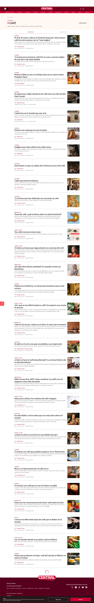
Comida (35, 12)
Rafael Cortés (20, 441)
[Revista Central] (47, 9)
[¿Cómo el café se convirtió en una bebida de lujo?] (73, 438)
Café (11, 17)
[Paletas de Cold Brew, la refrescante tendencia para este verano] (73, 289)
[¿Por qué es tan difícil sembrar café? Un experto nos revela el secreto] (73, 308)
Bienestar (19, 12)
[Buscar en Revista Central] (81, 9)
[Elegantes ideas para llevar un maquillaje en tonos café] (73, 576)
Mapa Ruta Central (9, 12)
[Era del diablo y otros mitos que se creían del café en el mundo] (73, 418)
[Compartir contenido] (2, 304)
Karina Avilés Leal (21, 405)
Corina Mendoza (20, 46)
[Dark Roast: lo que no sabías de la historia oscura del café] (73, 167)
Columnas (27, 12)
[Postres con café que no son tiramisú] (73, 133)
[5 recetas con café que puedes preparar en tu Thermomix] (73, 455)
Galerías (87, 12)
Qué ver (66, 12)
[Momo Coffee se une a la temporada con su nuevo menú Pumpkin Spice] (73, 78)
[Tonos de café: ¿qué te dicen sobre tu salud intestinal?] (73, 217)
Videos (79, 12)
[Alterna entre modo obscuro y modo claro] (6, 8)
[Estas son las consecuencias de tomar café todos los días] (73, 505)
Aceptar (81, 599)
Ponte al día (58, 12)
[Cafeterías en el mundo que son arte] (73, 116)
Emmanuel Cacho (21, 102)
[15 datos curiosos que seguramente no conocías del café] (73, 251)
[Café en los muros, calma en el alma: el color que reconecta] (73, 327)
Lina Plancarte (20, 168)
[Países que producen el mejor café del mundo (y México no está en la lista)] (73, 558)
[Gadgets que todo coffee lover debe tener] (73, 150)
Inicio (8, 17)
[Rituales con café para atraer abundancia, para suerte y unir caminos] (73, 593)
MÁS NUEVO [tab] (31, 32)
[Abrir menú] (83, 9)
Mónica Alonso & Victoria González (25, 348)
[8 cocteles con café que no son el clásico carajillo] (73, 489)
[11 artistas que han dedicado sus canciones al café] (73, 201)
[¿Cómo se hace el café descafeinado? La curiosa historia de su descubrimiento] (73, 363)
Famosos (43, 12)
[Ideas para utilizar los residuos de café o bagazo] (73, 401)
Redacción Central (21, 64)
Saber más (58, 599)
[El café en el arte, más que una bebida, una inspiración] (73, 346)
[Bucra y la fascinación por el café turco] (73, 472)
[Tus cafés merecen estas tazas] (73, 234)
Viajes (73, 12)
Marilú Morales (20, 544)
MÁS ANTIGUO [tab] (63, 32)
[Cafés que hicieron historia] (73, 184)
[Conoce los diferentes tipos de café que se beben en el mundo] (73, 522)
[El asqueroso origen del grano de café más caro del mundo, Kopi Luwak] (73, 97)
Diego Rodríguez (20, 83)
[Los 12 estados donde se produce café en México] (73, 542)
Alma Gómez (20, 119)
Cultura (50, 12)
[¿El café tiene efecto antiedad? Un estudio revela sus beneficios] (73, 270)
